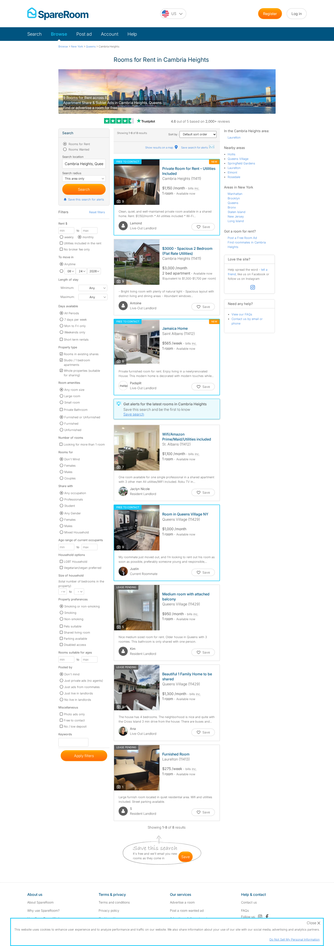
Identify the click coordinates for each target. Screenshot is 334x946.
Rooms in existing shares (81, 354)
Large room (72, 396)
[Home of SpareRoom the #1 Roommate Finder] (57, 13)
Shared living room (77, 632)
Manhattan (235, 194)
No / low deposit (75, 726)
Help (132, 34)
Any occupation (75, 493)
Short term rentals (76, 339)
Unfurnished (72, 430)
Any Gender (72, 513)
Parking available (75, 638)
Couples (70, 478)
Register (270, 13)
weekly (69, 237)
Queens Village (238, 159)
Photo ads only (74, 714)
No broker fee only (77, 249)
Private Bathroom (75, 409)
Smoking (70, 612)
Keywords (65, 735)
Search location (73, 156)
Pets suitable (72, 626)
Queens (233, 203)
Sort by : (173, 134)
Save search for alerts (195, 147)
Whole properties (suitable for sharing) (82, 373)
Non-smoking (73, 619)
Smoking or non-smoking (82, 606)
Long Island (236, 221)
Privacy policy (109, 910)
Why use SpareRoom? (43, 910)
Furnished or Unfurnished (82, 417)
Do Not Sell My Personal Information (294, 939)
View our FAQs (242, 314)
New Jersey (236, 216)
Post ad (84, 34)
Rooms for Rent (79, 144)
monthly (88, 237)
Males (68, 472)
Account (109, 34)
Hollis (231, 154)
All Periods (71, 313)
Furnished (71, 423)
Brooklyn (234, 198)
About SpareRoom (40, 902)
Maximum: (67, 297)
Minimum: (67, 288)
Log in (297, 13)
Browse (59, 34)
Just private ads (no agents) (83, 680)
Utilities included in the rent (82, 243)
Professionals (73, 499)
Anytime (69, 264)
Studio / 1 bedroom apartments (77, 362)
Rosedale (234, 177)
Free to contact (74, 720)
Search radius (71, 173)
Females (70, 465)
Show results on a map (159, 147)
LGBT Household (75, 561)
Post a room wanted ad (187, 910)
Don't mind (72, 674)
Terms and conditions (114, 902)
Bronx (232, 207)
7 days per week (75, 319)
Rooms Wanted (78, 149)
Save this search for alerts (86, 199)
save (185, 856)
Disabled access (75, 644)
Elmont (232, 172)
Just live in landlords (78, 693)
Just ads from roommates (82, 687)
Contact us (249, 902)
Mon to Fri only (75, 326)
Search (34, 34)
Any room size (74, 389)
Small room (72, 402)
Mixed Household (76, 532)
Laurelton (234, 137)
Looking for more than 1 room (84, 444)
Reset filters (97, 212)
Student (69, 506)
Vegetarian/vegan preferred (82, 568)
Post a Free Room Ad (242, 238)
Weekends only (74, 332)
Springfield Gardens (241, 163)
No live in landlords (77, 699)
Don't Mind (72, 459)
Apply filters (84, 755)
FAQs (245, 910)
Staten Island (236, 212)
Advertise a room (182, 902)
